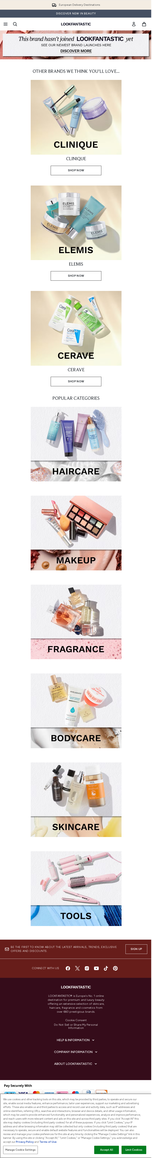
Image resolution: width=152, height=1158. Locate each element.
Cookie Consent (76, 1020)
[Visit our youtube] (96, 968)
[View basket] (144, 24)
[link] (134, 24)
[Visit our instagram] (87, 968)
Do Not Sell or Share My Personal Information (76, 1026)
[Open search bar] (15, 24)
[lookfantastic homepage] (76, 24)
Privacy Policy (25, 1141)
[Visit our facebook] (68, 968)
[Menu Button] (5, 24)
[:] (76, 446)
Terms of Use (48, 1141)
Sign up (136, 949)
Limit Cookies (133, 1149)
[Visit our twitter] (77, 968)
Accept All (106, 1149)
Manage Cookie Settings (20, 1149)
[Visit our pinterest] (115, 968)
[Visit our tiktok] (106, 968)
